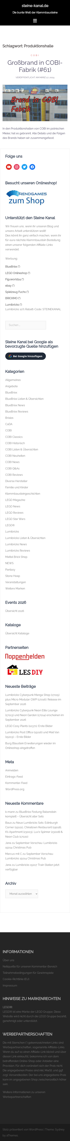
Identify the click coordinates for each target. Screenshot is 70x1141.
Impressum (10, 985)
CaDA (8, 424)
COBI (35, 55)
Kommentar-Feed (16, 783)
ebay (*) (9, 285)
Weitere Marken (15, 588)
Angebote (11, 386)
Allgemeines (13, 380)
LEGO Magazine (15, 500)
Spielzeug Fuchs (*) (17, 292)
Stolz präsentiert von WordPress (23, 1129)
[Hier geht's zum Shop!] (26, 197)
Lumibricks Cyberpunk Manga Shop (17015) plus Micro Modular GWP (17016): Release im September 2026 (33, 699)
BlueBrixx (11, 392)
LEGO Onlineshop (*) (17, 273)
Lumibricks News (16, 544)
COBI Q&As (12, 468)
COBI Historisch (15, 443)
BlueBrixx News (15, 405)
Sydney (60, 1129)
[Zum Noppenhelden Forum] (24, 656)
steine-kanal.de (35, 5)
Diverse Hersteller (16, 481)
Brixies (9, 417)
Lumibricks (12, 531)
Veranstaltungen (15, 582)
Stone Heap (12, 576)
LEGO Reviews (14, 512)
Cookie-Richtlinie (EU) (16, 979)
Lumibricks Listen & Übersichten (25, 538)
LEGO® (10, 525)
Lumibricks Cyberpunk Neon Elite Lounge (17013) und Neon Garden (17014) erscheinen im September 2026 (34, 715)
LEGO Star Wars (15, 519)
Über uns (8, 960)
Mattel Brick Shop (16, 557)
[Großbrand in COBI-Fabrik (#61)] (35, 102)
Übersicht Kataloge (17, 633)
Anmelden (11, 770)
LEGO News (12, 506)
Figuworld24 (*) (14, 279)
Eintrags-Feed (14, 776)
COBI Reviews (14, 474)
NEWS (9, 563)
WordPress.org (14, 789)
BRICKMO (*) (12, 298)
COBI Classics (14, 437)
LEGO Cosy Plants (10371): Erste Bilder (29, 726)
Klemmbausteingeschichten (22, 493)
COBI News (12, 462)
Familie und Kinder (16, 487)
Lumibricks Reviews (17, 550)
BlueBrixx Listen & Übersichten (24, 398)
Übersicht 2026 (14, 611)
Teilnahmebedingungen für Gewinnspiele (28, 972)
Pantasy (10, 569)
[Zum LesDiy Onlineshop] (24, 669)
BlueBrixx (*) (12, 266)
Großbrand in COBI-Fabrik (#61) (35, 66)
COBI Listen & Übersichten (21, 449)
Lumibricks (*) (13, 304)
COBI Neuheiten (15, 455)
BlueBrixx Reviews (16, 411)
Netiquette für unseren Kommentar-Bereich (30, 966)
